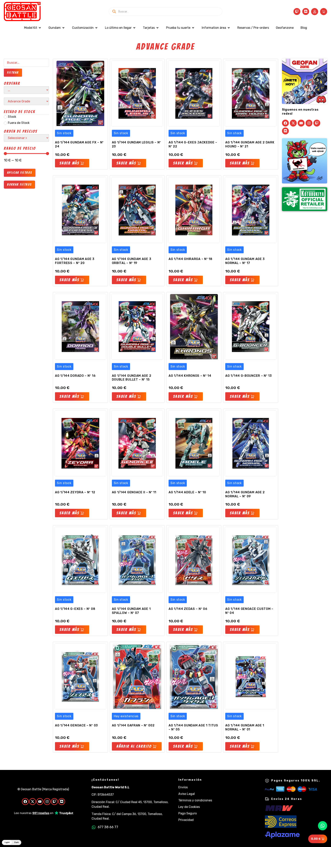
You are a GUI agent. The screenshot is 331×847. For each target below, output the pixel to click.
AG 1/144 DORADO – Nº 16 (75, 375)
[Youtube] (301, 123)
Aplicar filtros (19, 172)
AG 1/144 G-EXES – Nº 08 (75, 609)
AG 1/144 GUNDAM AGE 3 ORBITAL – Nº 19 (131, 261)
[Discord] (305, 11)
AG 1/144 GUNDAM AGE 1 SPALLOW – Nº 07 (131, 611)
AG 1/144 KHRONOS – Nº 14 (190, 375)
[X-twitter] (293, 123)
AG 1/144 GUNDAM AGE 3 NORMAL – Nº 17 (245, 261)
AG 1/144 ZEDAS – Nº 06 (188, 609)
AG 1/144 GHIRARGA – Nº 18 (190, 259)
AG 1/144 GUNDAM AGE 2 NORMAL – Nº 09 (245, 494)
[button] (33, 28)
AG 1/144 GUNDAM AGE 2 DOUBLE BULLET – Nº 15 (131, 378)
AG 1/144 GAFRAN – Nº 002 (133, 725)
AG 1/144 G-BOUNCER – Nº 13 (248, 375)
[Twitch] (296, 11)
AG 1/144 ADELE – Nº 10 (187, 492)
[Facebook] (285, 123)
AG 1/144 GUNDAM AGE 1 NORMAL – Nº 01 (244, 727)
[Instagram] (309, 123)
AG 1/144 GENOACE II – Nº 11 (134, 492)
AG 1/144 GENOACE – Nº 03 (76, 725)
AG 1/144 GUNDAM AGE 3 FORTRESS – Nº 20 (74, 261)
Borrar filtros (19, 184)
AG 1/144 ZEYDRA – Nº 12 (75, 492)
